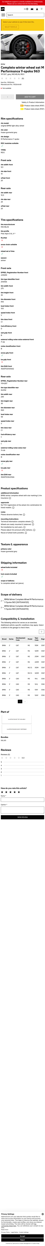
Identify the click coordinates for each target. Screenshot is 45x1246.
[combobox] (25, 15)
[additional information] (10, 498)
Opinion (4, 805)
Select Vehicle (11, 27)
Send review (22, 817)
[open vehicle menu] (32, 9)
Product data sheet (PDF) (34, 105)
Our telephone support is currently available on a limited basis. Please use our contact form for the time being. (22, 3)
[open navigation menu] (3, 15)
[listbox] (22, 701)
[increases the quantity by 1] (10, 97)
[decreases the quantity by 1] (4, 97)
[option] (25, 701)
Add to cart (30, 97)
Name (3, 796)
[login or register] (37, 9)
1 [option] (20, 701)
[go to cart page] (42, 9)
